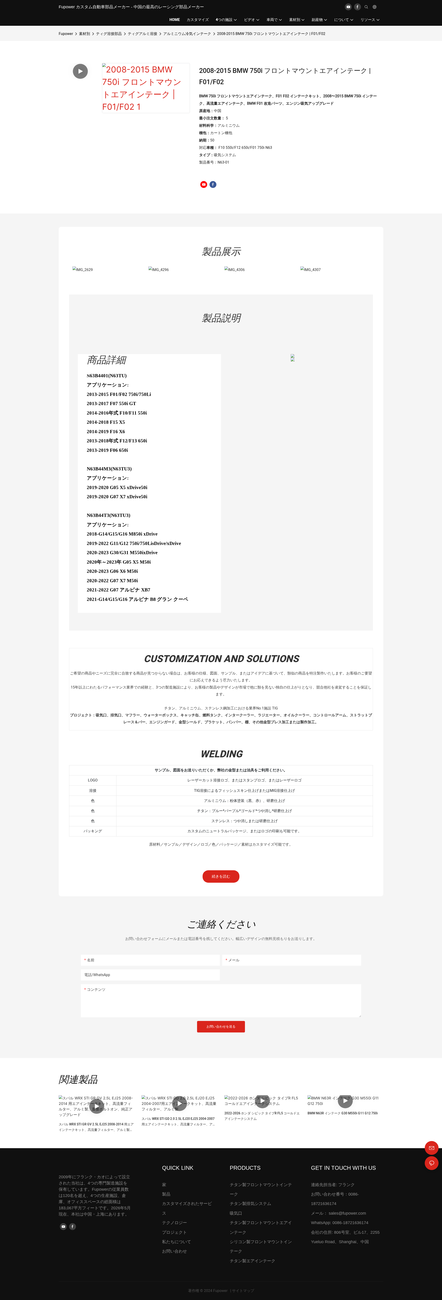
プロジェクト (174, 1232)
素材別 (84, 34)
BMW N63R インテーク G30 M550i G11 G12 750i (343, 1113)
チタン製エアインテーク (252, 1261)
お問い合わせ (174, 1251)
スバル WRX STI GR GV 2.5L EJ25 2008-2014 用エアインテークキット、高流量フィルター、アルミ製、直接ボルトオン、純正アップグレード (96, 1127)
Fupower (66, 34)
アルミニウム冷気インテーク (187, 34)
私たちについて (176, 1241)
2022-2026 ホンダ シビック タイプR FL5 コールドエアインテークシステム (262, 1116)
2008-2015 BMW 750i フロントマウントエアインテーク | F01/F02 (271, 34)
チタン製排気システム (250, 1203)
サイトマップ (243, 1291)
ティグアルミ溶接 (142, 34)
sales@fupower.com (347, 1213)
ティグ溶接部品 (109, 34)
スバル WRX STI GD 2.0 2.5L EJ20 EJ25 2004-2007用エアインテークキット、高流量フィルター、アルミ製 (179, 1121)
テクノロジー (174, 1222)
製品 (166, 1194)
